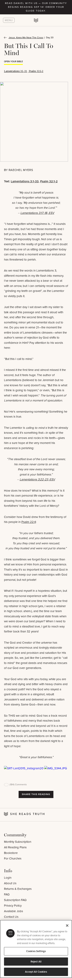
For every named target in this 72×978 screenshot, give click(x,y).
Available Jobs (13, 911)
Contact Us (11, 917)
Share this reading (36, 794)
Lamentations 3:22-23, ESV (37, 479)
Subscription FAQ (15, 900)
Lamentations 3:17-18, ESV (37, 213)
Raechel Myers (21, 170)
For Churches (12, 858)
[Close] (67, 925)
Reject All (36, 961)
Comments (18, 784)
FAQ (6, 894)
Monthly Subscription (17, 842)
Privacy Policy (13, 905)
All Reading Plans (15, 847)
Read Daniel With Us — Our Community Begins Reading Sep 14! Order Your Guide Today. (36, 7)
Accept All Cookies (36, 972)
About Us (10, 883)
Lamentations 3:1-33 (15, 71)
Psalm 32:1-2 (36, 71)
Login (7, 877)
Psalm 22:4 (28, 522)
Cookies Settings (36, 951)
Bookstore (11, 853)
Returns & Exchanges (18, 889)
